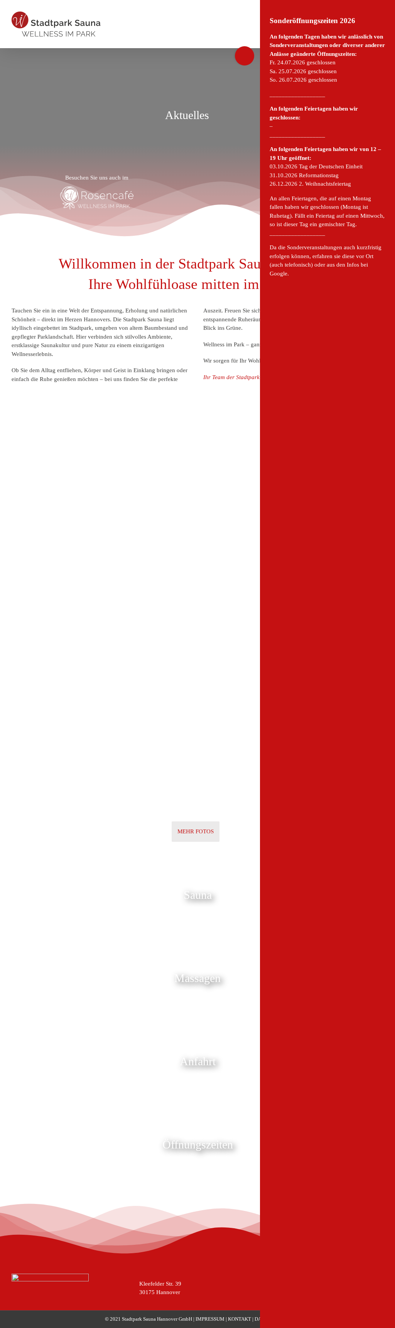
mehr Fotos (195, 831)
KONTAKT (240, 1319)
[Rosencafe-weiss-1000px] (96, 189)
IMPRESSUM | (212, 1319)
